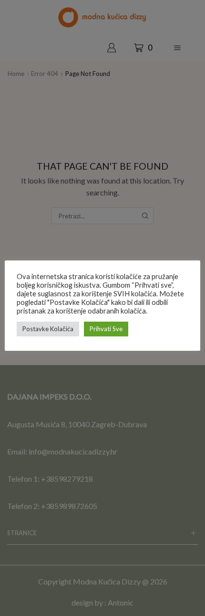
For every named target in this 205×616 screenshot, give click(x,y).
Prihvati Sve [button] (106, 329)
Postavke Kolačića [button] (47, 329)
